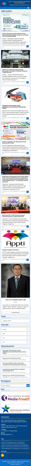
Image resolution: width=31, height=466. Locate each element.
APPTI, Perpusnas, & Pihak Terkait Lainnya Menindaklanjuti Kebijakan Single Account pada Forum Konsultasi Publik (15, 35)
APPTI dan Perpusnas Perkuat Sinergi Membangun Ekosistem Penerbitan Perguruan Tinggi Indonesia (15, 71)
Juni (15, 338)
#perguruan (16, 448)
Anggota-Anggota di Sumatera (10, 250)
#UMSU (3, 445)
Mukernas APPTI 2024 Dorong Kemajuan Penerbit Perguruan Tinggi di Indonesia (13, 215)
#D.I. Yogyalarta (25, 448)
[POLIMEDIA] (15, 398)
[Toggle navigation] (28, 8)
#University (17, 445)
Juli (15, 342)
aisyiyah (4, 442)
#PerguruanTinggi (6, 448)
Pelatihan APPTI (7, 321)
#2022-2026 (9, 445)
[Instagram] (3, 455)
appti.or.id (18, 464)
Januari (15, 329)
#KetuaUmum (25, 445)
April (15, 333)
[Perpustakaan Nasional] (15, 409)
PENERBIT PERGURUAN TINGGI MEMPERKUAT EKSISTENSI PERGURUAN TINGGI (14, 107)
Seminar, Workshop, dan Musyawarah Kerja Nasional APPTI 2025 (14, 142)
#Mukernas (21, 442)
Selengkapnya (15, 312)
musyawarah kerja (12, 442)
